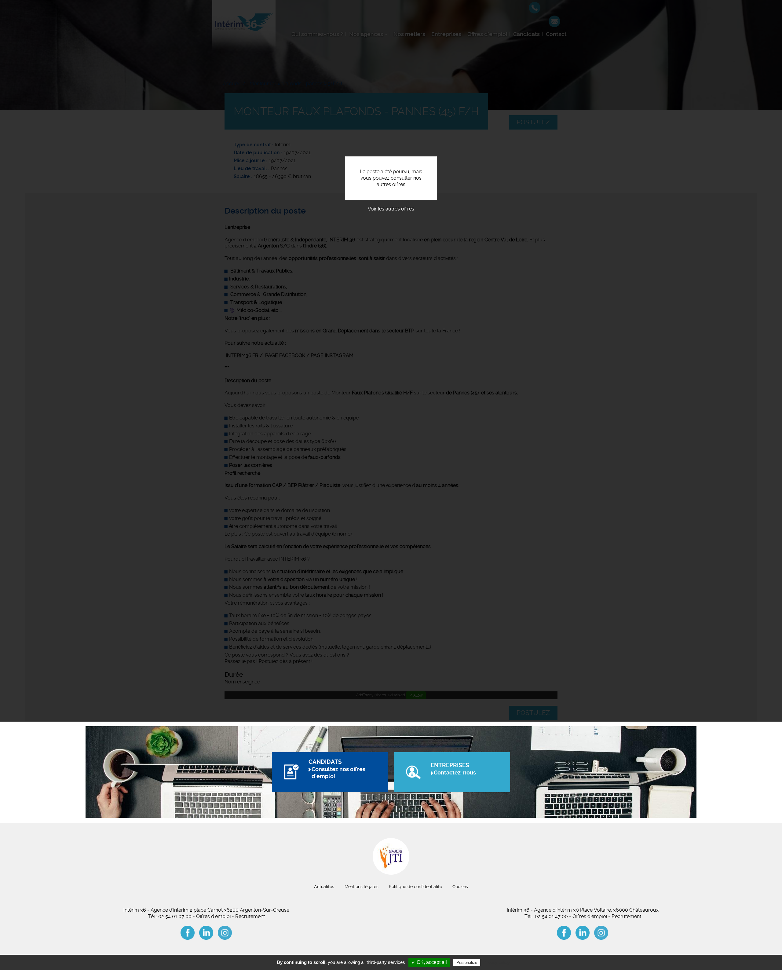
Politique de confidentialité (415, 886)
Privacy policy (496, 962)
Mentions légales (361, 886)
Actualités (324, 886)
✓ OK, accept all (429, 962)
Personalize (466, 962)
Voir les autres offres (391, 209)
